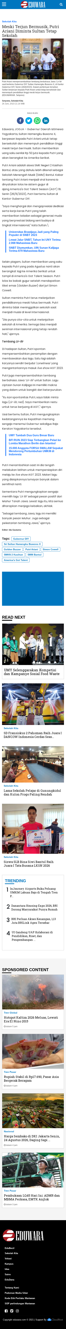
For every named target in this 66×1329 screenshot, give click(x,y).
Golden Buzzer (12, 549)
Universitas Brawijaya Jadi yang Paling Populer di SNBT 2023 (34, 233)
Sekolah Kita (9, 21)
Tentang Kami (12, 1287)
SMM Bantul (34, 554)
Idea (7, 1269)
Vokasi (8, 1258)
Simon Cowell (50, 549)
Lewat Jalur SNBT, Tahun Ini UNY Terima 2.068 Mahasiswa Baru (35, 241)
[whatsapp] (37, 120)
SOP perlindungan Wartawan (20, 1303)
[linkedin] (45, 120)
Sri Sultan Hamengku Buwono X (22, 544)
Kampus (9, 1264)
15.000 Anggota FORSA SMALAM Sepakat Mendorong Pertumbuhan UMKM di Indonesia (36, 451)
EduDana (9, 1279)
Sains (8, 1274)
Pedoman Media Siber (16, 1293)
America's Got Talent (16, 560)
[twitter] (28, 120)
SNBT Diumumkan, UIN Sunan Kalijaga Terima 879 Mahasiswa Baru (34, 249)
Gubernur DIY (21, 538)
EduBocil (9, 1248)
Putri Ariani (31, 549)
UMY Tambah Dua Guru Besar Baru (31, 435)
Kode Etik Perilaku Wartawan (20, 1298)
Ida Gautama (15, 530)
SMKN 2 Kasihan (13, 554)
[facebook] (20, 120)
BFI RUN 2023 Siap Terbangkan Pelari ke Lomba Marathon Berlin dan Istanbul (35, 442)
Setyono (6, 101)
